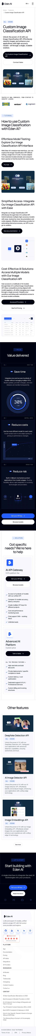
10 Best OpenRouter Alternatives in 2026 (15, 996)
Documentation (7, 952)
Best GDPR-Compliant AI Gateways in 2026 (16, 1010)
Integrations (6, 961)
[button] (27, 3)
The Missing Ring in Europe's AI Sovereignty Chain (16, 1019)
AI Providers (6, 965)
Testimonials (7, 978)
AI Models (6, 972)
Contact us (6, 988)
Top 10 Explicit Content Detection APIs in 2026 (17, 1007)
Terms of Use (5, 1032)
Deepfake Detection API (17, 735)
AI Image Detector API (16, 777)
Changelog (6, 982)
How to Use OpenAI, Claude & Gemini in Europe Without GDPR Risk (17, 1014)
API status (6, 958)
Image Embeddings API (16, 819)
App (4, 949)
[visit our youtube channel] (12, 931)
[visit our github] (6, 931)
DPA (16, 1032)
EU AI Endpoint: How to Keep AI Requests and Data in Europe (17, 1003)
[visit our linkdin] (24, 931)
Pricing (5, 955)
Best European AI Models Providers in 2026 (16, 999)
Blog (4, 975)
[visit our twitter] (18, 931)
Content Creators (8, 985)
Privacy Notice (26, 1032)
